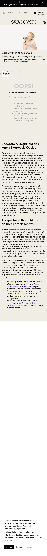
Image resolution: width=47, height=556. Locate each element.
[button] (24, 547)
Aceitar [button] (9, 547)
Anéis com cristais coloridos (20, 294)
